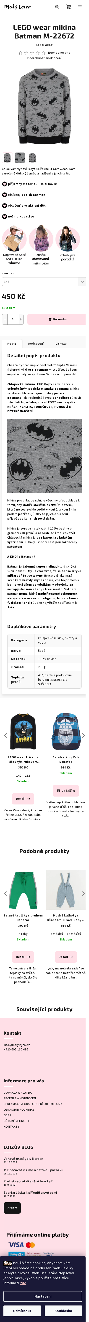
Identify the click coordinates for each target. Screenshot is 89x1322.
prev (5, 735)
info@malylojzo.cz (17, 1045)
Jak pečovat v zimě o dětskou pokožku (33, 1170)
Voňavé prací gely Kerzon (23, 1158)
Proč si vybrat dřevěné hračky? (28, 1181)
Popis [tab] (11, 343)
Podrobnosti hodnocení (44, 58)
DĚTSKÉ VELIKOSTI (17, 1121)
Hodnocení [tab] (36, 343)
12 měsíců (74, 934)
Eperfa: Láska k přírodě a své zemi (30, 1192)
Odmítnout (22, 1310)
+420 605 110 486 (16, 1049)
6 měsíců (57, 934)
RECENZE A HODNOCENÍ (20, 1098)
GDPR (8, 1115)
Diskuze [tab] (61, 343)
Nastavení (42, 1296)
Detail (20, 799)
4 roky (23, 934)
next (83, 735)
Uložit (11, 331)
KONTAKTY (11, 1126)
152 (27, 775)
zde (23, 1283)
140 (18, 775)
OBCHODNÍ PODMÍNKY (19, 1109)
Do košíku (60, 319)
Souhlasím (63, 1310)
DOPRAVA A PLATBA (18, 1093)
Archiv (12, 1208)
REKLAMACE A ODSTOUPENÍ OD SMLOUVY (33, 1104)
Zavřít (40, 331)
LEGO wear (44, 45)
